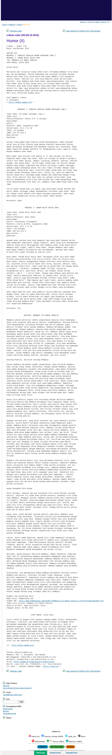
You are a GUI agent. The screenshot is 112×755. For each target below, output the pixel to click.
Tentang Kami (71, 753)
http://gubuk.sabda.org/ (20, 102)
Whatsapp (40, 753)
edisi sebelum (71, 31)
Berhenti (6, 711)
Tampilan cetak (16, 31)
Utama (4, 24)
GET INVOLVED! (57, 747)
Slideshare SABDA (75, 741)
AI (108, 22)
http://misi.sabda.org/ (23, 645)
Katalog (103, 22)
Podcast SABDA (58, 741)
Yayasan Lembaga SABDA (53, 736)
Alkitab (97, 22)
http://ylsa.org (51, 666)
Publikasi (12, 24)
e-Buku (19, 24)
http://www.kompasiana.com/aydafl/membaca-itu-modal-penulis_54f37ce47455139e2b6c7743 (61, 601)
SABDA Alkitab (39, 741)
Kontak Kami (55, 753)
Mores (82, 736)
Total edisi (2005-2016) (12, 695)
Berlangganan (8, 709)
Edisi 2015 (85, 31)
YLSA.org (90, 22)
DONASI (70, 747)
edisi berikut (95, 31)
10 (79, 31)
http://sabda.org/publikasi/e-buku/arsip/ (34, 662)
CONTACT (43, 747)
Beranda (83, 22)
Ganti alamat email (9, 713)
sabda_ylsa (35, 736)
